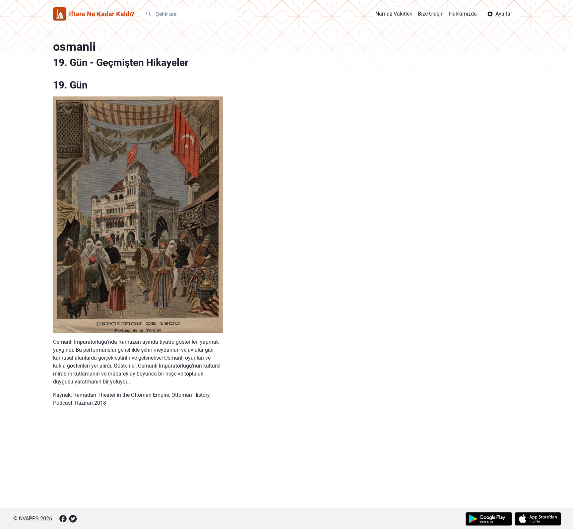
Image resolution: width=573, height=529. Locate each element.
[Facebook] (63, 518)
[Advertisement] (138, 456)
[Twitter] (73, 518)
